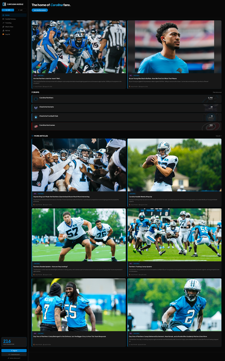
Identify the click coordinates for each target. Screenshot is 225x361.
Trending (8, 23)
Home (7, 15)
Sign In (15, 350)
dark (9, 10)
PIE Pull (7, 30)
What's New (9, 27)
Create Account (15, 354)
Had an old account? (15, 358)
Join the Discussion (40, 10)
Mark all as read (217, 92)
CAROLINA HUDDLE (15, 4)
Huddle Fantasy (10, 19)
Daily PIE (7, 34)
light (21, 10)
